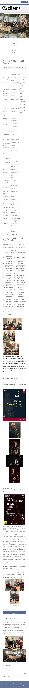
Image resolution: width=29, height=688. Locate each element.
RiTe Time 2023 (9, 315)
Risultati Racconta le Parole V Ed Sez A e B (14, 567)
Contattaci (21, 683)
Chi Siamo (15, 683)
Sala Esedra (8, 665)
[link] (18, 361)
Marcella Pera (15, 574)
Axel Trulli (5, 577)
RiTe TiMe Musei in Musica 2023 (13, 490)
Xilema (12, 663)
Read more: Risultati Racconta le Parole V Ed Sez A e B (14, 612)
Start (5, 676)
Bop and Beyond (9, 618)
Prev (1, 13)
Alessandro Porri (15, 575)
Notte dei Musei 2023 (11, 378)
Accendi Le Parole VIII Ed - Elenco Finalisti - (13, 239)
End (21, 676)
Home (2, 683)
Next (3, 13)
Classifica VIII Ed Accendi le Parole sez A (14, 62)
